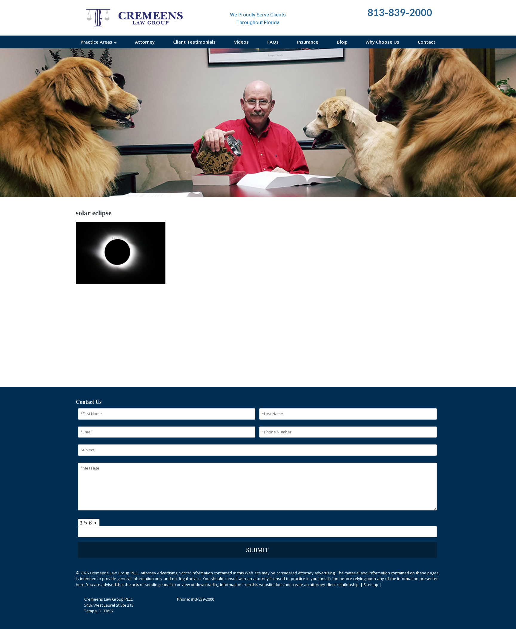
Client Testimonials (194, 42)
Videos (241, 42)
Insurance (307, 42)
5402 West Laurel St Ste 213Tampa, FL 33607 (108, 608)
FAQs (273, 42)
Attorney (145, 42)
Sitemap (370, 584)
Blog (342, 42)
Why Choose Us (382, 42)
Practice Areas (97, 42)
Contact (426, 42)
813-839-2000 (202, 599)
